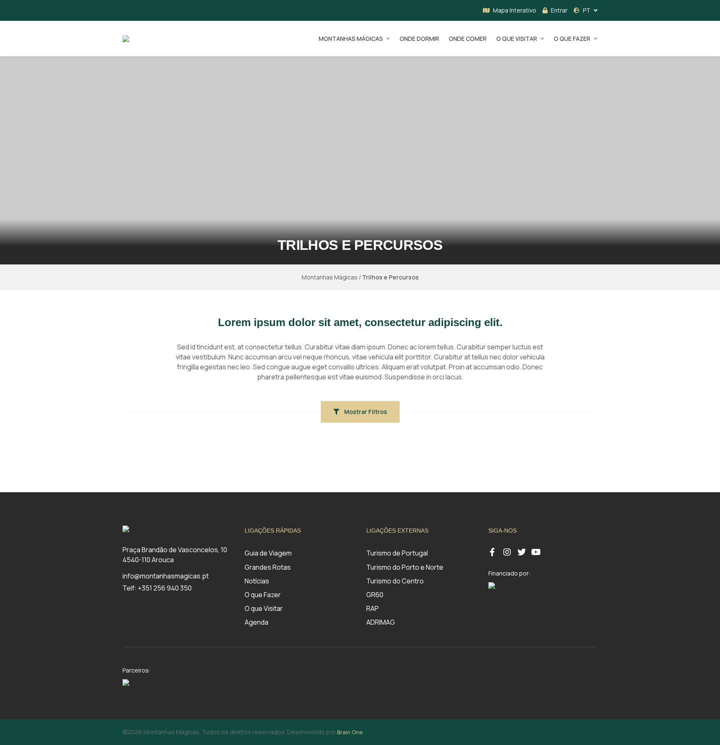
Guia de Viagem (268, 553)
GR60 (374, 594)
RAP (372, 608)
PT (586, 10)
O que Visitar (264, 608)
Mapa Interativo (514, 10)
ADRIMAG (380, 622)
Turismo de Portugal (397, 553)
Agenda (256, 622)
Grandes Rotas (268, 567)
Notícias (257, 581)
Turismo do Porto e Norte (404, 567)
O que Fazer (263, 594)
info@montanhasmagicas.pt (165, 576)
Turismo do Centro (395, 581)
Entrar (559, 10)
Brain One (349, 732)
